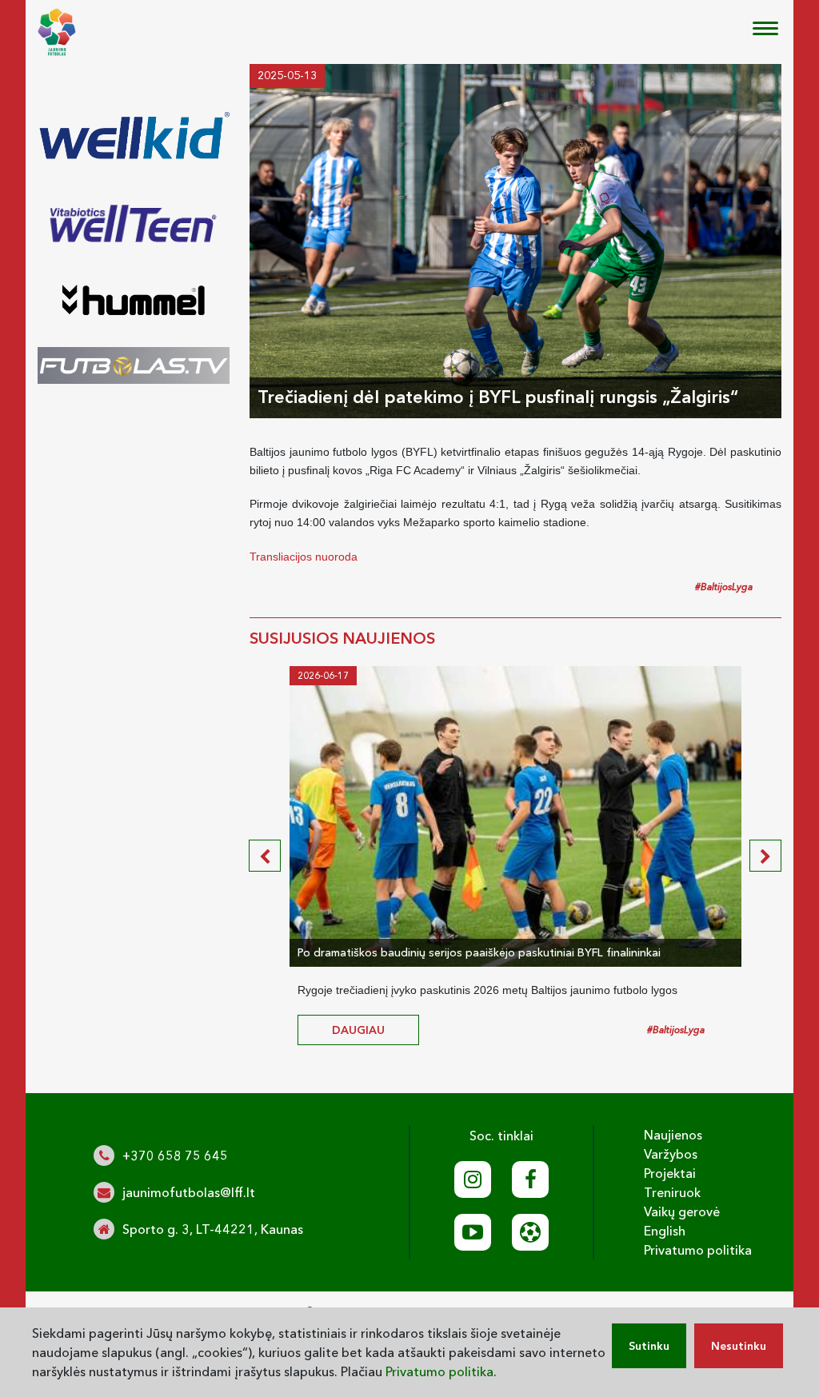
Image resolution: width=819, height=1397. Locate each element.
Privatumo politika (698, 1250)
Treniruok (672, 1192)
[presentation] (265, 856)
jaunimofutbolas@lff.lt (188, 1192)
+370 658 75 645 (175, 1156)
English (664, 1231)
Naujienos (673, 1135)
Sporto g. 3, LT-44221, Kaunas (212, 1229)
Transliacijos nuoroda (304, 556)
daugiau (358, 1030)
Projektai (670, 1173)
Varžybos (670, 1154)
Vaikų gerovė (682, 1211)
